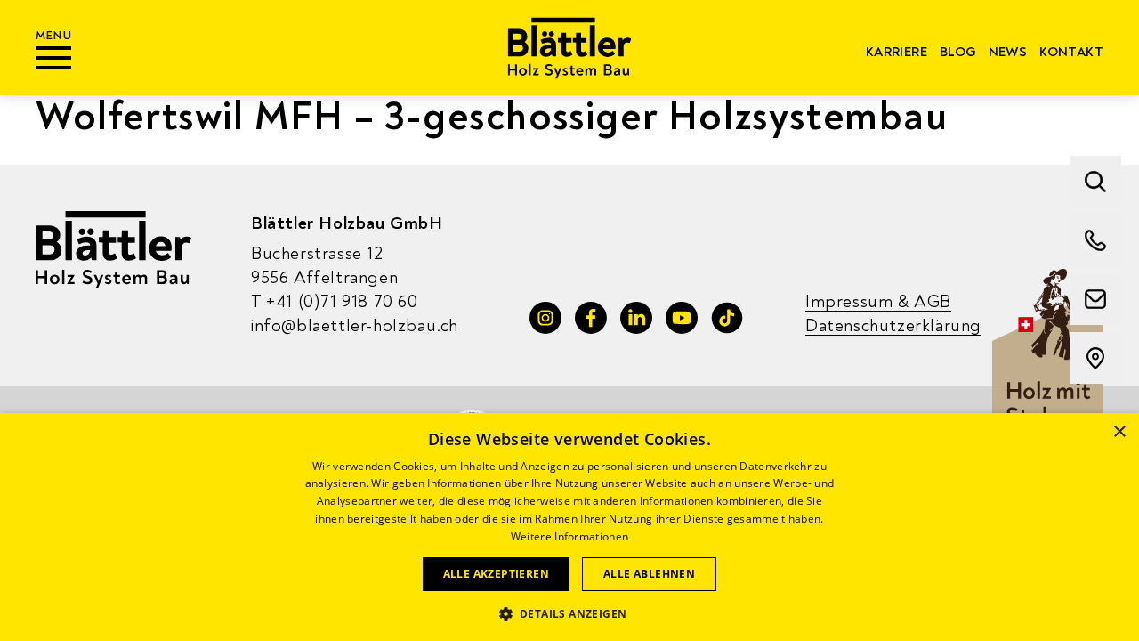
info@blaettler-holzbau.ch (354, 325)
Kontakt (1071, 52)
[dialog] (569, 527)
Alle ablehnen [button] (649, 573)
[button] (570, 612)
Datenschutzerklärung (893, 325)
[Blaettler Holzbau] (570, 47)
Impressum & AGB (878, 301)
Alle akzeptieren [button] (496, 573)
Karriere (896, 52)
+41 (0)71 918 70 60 (334, 301)
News (1008, 52)
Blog (958, 52)
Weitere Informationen (569, 536)
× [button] (1119, 432)
